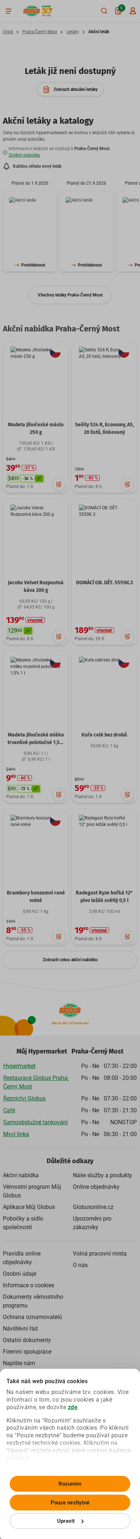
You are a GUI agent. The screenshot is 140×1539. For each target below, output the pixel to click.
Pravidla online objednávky (22, 1258)
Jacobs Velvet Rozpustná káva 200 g (36, 586)
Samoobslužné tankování (35, 1122)
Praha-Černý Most (39, 31)
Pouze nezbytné (70, 1502)
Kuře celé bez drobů (104, 735)
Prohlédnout (33, 265)
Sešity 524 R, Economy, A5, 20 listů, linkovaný (104, 428)
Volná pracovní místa (100, 1253)
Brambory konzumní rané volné (36, 896)
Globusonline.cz (93, 1207)
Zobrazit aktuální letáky (75, 89)
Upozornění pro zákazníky (92, 1223)
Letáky (72, 31)
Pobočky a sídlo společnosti (23, 1223)
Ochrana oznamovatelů (32, 1317)
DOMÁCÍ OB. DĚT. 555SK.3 (104, 583)
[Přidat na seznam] (58, 484)
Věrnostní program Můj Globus (32, 1191)
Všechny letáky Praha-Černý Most (70, 295)
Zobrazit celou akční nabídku (70, 959)
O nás (80, 1265)
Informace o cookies (28, 1285)
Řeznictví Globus (24, 1098)
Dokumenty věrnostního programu (33, 1301)
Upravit (66, 1521)
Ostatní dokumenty (27, 1340)
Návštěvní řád (20, 1328)
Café (9, 1110)
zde (73, 1407)
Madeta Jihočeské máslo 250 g (36, 428)
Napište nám (19, 1363)
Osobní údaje (19, 1273)
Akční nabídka (21, 1175)
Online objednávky (96, 1186)
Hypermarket (19, 1066)
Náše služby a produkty (102, 1175)
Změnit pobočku (24, 155)
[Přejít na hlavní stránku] (31, 11)
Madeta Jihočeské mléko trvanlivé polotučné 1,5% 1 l (36, 742)
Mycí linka (16, 1134)
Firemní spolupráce (27, 1351)
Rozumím (70, 1484)
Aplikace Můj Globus (29, 1207)
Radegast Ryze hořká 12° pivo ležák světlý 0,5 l (104, 896)
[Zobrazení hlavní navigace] (8, 11)
